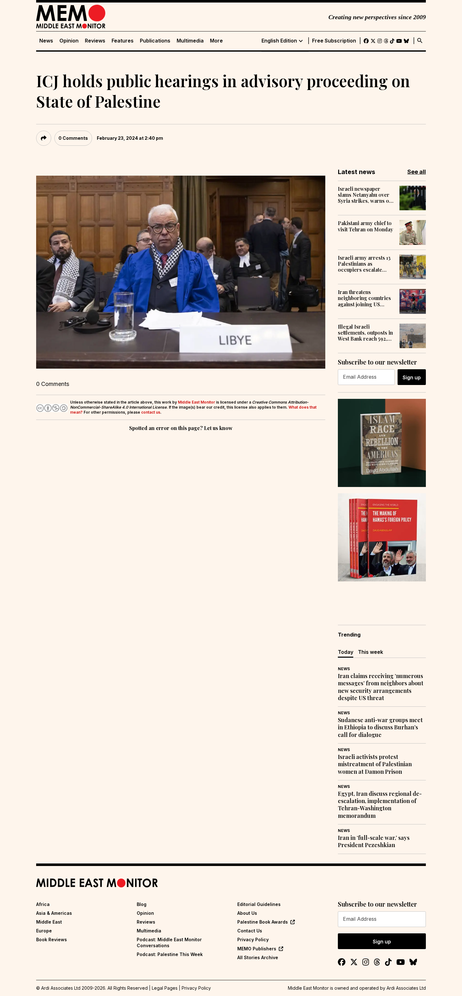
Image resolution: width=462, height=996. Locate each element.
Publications (155, 41)
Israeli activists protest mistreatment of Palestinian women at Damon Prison (375, 764)
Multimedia (190, 41)
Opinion (69, 41)
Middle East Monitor (196, 402)
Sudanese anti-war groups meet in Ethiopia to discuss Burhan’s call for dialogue (380, 727)
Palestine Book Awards (262, 922)
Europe (44, 930)
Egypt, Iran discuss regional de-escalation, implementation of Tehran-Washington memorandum (380, 804)
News (46, 41)
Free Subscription (334, 41)
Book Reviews (51, 939)
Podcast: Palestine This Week (170, 954)
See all (416, 171)
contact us (150, 412)
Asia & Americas (54, 913)
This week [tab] (370, 652)
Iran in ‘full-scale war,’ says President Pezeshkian (374, 841)
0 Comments (73, 138)
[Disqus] (180, 519)
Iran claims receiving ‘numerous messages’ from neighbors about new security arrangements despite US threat (380, 687)
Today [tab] (345, 652)
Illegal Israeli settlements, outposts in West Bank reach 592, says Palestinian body (365, 333)
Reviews (95, 41)
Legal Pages (165, 988)
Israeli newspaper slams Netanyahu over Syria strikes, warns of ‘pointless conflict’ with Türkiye (365, 195)
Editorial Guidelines (259, 904)
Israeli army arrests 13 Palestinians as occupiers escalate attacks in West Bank (364, 264)
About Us (247, 913)
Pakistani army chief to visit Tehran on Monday (365, 226)
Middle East (49, 922)
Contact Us (249, 930)
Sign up (412, 377)
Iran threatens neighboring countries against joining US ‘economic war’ (364, 298)
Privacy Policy (253, 939)
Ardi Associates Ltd (406, 988)
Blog (141, 904)
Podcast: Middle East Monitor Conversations (169, 942)
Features (123, 41)
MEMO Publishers (256, 948)
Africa (43, 904)
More (216, 41)
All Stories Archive (257, 957)
